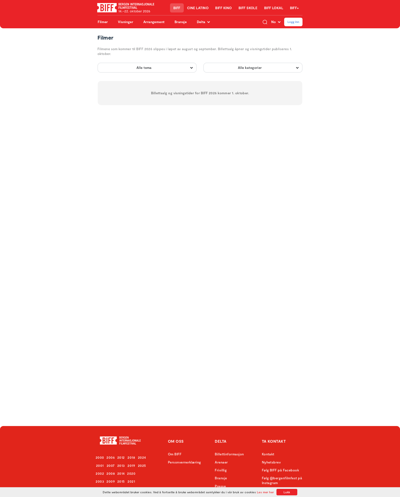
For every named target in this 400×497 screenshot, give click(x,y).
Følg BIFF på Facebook (280, 470)
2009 (110, 481)
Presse (220, 486)
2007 (111, 465)
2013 (121, 465)
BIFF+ (294, 8)
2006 (110, 457)
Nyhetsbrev (271, 462)
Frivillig (221, 470)
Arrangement (154, 22)
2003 (100, 481)
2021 (131, 481)
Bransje (181, 22)
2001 (100, 465)
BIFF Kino (223, 8)
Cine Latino (198, 8)
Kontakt (268, 454)
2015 (121, 481)
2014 (121, 473)
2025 (142, 465)
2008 (110, 473)
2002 (100, 473)
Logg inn (293, 22)
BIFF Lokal (273, 8)
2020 (131, 473)
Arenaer (221, 462)
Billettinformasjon (229, 454)
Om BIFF (174, 454)
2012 (121, 457)
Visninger (125, 22)
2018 (131, 457)
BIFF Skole (248, 8)
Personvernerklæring (184, 462)
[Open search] (265, 21)
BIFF (176, 8)
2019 (131, 465)
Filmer (103, 22)
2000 (100, 457)
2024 (142, 457)
